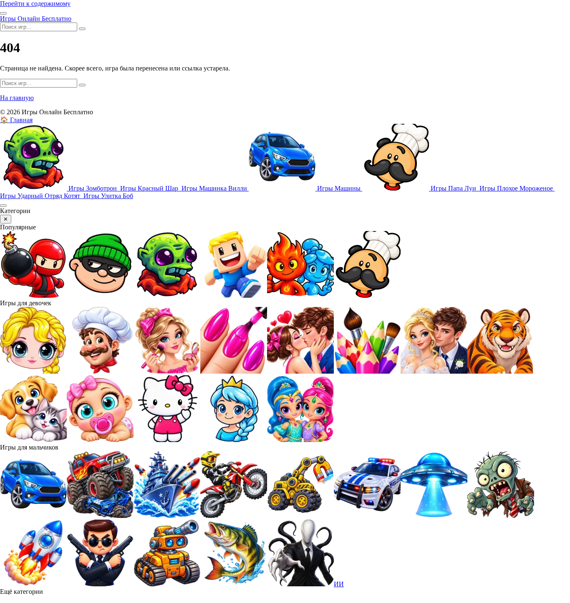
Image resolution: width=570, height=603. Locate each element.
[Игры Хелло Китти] (167, 439)
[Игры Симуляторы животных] (500, 371)
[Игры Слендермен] (300, 584)
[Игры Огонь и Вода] (300, 295)
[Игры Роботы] (167, 584)
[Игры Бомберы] (33, 295)
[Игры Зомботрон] (167, 295)
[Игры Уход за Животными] (33, 439)
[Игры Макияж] (167, 371)
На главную (17, 97)
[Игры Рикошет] (100, 584)
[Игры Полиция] (367, 515)
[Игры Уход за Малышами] (100, 439)
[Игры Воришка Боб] (100, 295)
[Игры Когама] (233, 295)
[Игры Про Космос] (33, 584)
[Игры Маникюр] (233, 371)
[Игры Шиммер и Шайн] (300, 439)
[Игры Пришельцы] (434, 515)
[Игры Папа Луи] (367, 295)
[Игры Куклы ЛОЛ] (33, 371)
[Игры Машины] (33, 515)
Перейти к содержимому (35, 3)
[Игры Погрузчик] (300, 515)
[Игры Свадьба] (434, 371)
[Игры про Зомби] (500, 515)
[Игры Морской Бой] (167, 515)
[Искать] (82, 29)
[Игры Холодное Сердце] (233, 439)
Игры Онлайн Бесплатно (35, 18)
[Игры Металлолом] (100, 515)
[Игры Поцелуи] (300, 371)
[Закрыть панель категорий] (3, 205)
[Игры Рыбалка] (233, 584)
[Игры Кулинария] (100, 371)
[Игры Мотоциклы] (233, 515)
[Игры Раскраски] (367, 371)
